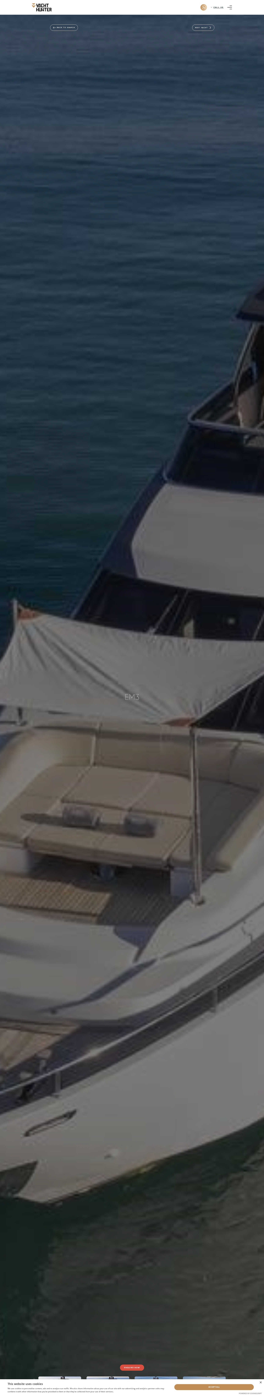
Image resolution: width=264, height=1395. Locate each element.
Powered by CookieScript (250, 1393)
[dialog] (132, 1387)
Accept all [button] (214, 1387)
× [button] (260, 1382)
